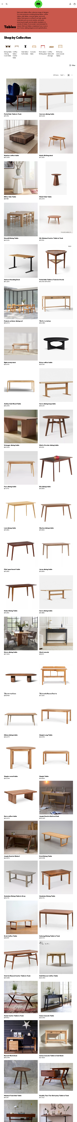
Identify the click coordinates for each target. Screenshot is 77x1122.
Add (71, 274)
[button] (63, 75)
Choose (71, 109)
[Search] (6, 4)
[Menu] (2, 4)
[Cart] (74, 4)
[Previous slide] (7, 95)
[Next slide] (35, 95)
